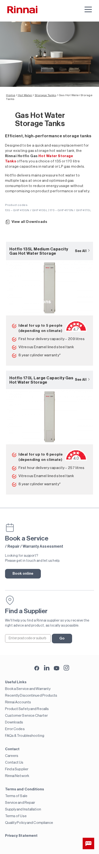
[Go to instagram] (66, 668)
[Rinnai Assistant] (88, 843)
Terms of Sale (16, 796)
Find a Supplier (17, 769)
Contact (12, 749)
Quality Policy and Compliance (29, 823)
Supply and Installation (23, 809)
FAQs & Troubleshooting (24, 736)
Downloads (14, 722)
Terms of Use (16, 816)
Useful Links (15, 682)
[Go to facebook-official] (37, 668)
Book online (23, 573)
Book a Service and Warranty (28, 689)
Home (10, 95)
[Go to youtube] (56, 668)
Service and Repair (20, 802)
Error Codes (15, 729)
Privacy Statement (21, 835)
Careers (12, 756)
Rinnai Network (17, 776)
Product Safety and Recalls (27, 709)
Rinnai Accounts (18, 702)
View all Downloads (29, 222)
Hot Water (25, 95)
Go (62, 638)
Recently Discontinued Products (31, 695)
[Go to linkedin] (47, 668)
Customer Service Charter (26, 715)
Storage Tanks (45, 95)
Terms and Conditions (24, 789)
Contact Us (14, 762)
